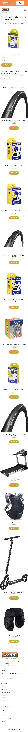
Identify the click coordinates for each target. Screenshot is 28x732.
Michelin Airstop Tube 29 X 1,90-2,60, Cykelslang (14, 300)
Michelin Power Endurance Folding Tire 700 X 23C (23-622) (14, 435)
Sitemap (3, 721)
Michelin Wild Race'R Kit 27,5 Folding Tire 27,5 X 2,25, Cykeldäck (14, 345)
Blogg (2, 710)
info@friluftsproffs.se (6, 678)
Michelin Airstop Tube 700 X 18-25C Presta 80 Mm (14, 390)
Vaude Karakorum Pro (14, 635)
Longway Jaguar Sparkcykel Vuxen (14, 592)
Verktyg (3, 700)
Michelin (17, 55)
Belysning (3, 687)
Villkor (2, 715)
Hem (2, 22)
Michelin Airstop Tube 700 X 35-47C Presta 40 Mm (14, 211)
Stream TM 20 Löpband (14, 479)
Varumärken (11, 55)
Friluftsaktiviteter (5, 692)
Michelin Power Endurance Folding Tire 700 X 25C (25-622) (14, 121)
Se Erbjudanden (20, 3)
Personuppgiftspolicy (6, 718)
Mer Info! (6, 65)
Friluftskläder (4, 689)
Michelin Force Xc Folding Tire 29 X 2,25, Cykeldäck (14, 255)
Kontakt (3, 713)
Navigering (4, 695)
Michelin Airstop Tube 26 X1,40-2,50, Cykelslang (14, 166)
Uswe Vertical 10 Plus (14, 522)
